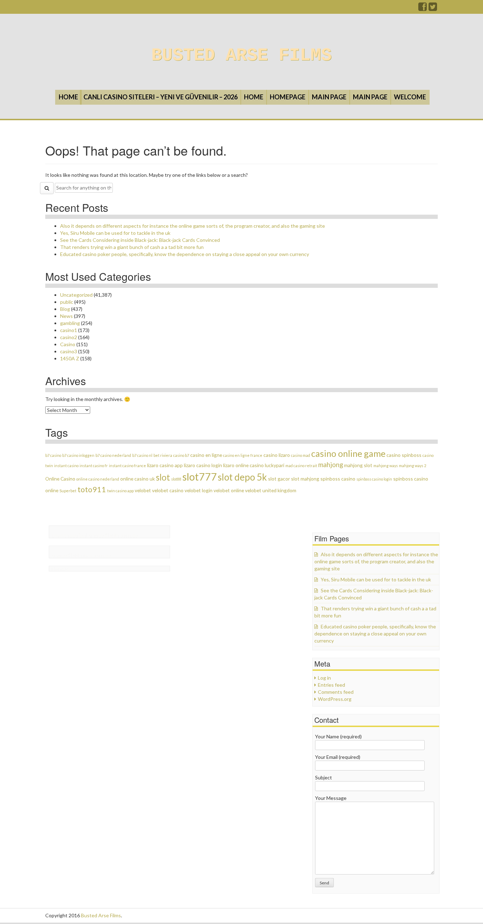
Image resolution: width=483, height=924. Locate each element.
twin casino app (120, 490)
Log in (324, 678)
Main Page (329, 97)
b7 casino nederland (113, 455)
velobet (143, 490)
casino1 (68, 330)
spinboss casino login (374, 479)
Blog (65, 309)
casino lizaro (276, 455)
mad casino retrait (301, 465)
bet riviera (162, 455)
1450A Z (69, 358)
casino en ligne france (242, 455)
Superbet (67, 490)
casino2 (68, 337)
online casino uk (137, 479)
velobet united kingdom (270, 490)
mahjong (330, 465)
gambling (70, 323)
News (66, 316)
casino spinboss (403, 455)
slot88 (176, 479)
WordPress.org (334, 699)
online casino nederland (97, 479)
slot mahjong (305, 479)
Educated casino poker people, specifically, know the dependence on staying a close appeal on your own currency (184, 254)
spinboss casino (337, 479)
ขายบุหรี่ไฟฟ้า (104, 536)
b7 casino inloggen (78, 455)
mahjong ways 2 (412, 465)
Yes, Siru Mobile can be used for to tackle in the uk (115, 233)
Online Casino (60, 479)
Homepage (287, 97)
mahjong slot (358, 465)
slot (163, 477)
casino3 (68, 351)
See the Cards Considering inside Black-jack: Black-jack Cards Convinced (140, 240)
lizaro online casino (243, 465)
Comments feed (336, 692)
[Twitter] (433, 8)
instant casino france (127, 465)
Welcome (410, 97)
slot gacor (279, 479)
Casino (67, 344)
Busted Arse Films (241, 55)
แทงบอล (130, 536)
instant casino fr (94, 465)
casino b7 (181, 455)
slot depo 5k (242, 477)
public (66, 302)
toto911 (91, 489)
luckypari (274, 465)
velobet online (229, 490)
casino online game (348, 453)
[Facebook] (422, 8)
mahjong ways (385, 465)
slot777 (199, 476)
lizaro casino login (203, 465)
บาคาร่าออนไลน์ (70, 536)
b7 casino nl (142, 455)
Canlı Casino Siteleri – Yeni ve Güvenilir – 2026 (160, 97)
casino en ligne (206, 455)
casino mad (300, 455)
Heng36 (60, 569)
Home (68, 97)
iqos (88, 556)
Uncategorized (76, 295)
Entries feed (331, 685)
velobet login (199, 490)
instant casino (66, 465)
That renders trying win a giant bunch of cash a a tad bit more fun (132, 247)
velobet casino (168, 490)
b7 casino (53, 455)
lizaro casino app (165, 465)
